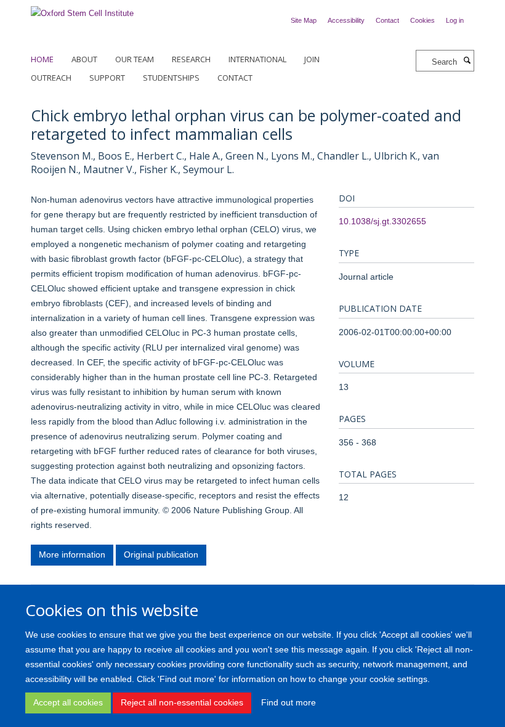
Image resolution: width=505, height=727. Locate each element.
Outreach (51, 77)
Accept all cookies (68, 702)
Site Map (304, 20)
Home (42, 59)
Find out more (288, 702)
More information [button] (72, 554)
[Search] (467, 61)
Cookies (422, 20)
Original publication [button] (161, 554)
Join (312, 59)
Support (107, 77)
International (257, 59)
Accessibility (346, 20)
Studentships (171, 77)
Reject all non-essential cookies (182, 702)
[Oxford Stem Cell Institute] (82, 9)
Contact (387, 20)
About (84, 59)
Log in (455, 20)
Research (191, 59)
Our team (134, 59)
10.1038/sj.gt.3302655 (382, 221)
